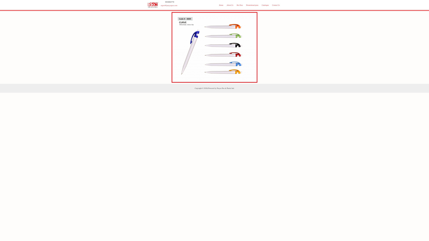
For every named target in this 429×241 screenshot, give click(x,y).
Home (221, 5)
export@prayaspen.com (169, 5)
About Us (230, 5)
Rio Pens (240, 5)
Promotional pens (252, 5)
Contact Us (276, 5)
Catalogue (265, 5)
